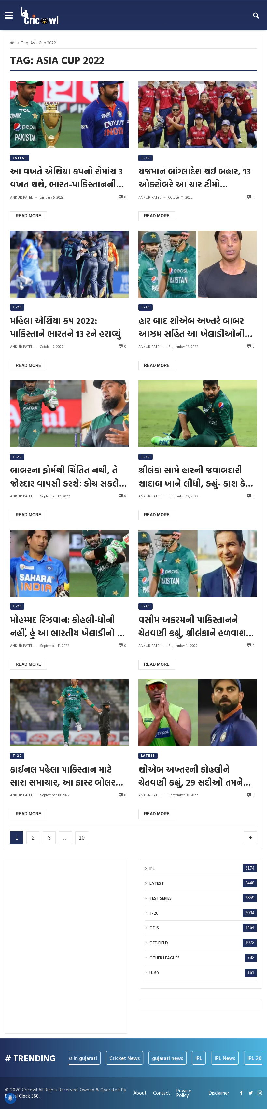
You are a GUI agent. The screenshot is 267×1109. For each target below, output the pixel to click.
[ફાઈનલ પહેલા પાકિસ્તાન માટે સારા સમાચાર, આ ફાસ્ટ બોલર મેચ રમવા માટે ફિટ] (69, 712)
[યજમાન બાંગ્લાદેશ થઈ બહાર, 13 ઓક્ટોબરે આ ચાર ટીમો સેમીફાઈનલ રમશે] (197, 114)
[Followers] (250, 1093)
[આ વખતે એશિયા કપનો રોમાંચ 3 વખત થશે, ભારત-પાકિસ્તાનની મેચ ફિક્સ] (69, 114)
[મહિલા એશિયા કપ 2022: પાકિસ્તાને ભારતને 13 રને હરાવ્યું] (69, 264)
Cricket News (114, 1058)
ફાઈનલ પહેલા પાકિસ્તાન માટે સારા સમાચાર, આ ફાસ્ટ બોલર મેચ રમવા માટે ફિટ (62, 776)
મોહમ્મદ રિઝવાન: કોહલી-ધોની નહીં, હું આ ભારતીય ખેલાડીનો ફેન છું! (69, 626)
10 (82, 838)
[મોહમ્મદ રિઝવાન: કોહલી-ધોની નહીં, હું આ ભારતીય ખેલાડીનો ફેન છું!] (69, 563)
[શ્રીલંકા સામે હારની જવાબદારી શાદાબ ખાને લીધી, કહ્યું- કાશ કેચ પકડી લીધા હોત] (197, 413)
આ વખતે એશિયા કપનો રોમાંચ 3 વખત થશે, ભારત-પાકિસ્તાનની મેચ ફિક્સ (66, 178)
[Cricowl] (39, 15)
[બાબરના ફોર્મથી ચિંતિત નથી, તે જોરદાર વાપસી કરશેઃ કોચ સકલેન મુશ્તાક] (69, 413)
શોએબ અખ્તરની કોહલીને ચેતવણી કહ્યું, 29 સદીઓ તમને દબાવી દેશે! (190, 776)
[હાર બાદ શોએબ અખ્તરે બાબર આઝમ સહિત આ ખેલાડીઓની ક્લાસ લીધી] (197, 264)
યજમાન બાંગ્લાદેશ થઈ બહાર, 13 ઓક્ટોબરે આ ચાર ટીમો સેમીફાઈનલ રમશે (194, 178)
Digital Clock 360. (22, 1095)
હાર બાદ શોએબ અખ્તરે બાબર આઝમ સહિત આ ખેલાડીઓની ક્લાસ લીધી (191, 327)
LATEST (20, 157)
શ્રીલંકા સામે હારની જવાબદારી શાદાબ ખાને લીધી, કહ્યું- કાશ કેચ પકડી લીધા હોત (194, 477)
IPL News (214, 1058)
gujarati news (156, 1058)
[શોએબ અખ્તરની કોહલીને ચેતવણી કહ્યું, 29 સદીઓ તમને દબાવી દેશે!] (197, 712)
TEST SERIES (160, 898)
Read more (28, 215)
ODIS (154, 928)
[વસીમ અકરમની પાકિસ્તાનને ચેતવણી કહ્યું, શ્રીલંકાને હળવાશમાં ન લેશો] (197, 563)
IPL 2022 (247, 1058)
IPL (152, 868)
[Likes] (241, 1093)
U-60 (154, 972)
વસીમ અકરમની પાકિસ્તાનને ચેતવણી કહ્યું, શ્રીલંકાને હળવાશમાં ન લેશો (196, 626)
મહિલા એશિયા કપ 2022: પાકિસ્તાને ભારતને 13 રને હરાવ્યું (65, 327)
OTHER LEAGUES (164, 958)
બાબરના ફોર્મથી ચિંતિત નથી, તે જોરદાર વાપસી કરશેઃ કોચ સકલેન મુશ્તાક (67, 477)
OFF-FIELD (158, 943)
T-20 (145, 157)
